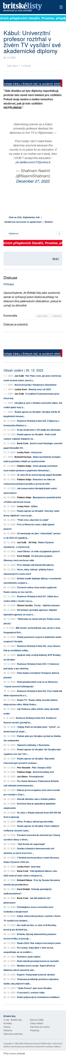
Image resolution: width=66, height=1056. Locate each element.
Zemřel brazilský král (43, 771)
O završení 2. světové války (31, 992)
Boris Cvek (22, 443)
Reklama (8, 1030)
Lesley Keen (21, 389)
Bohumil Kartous (23, 456)
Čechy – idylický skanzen (47, 605)
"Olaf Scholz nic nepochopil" (31, 844)
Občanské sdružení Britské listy (37, 1043)
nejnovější (42, 316)
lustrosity (35, 866)
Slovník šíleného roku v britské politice (36, 799)
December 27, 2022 (33, 181)
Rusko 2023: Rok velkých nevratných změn (39, 943)
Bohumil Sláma (24, 880)
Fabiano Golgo (24, 465)
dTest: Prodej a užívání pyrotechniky (35, 821)
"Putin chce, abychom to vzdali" (33, 519)
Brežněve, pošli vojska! (28, 956)
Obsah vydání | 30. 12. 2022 (23, 370)
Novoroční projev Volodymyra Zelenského (35, 384)
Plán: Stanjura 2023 (41, 767)
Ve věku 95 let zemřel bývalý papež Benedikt (39, 474)
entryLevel (36, 452)
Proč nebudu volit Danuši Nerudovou (35, 564)
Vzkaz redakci (36, 1023)
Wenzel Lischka (25, 605)
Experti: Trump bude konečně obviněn (36, 974)
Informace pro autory (40, 1026)
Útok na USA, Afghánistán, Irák (24, 217)
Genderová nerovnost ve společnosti (22, 221)
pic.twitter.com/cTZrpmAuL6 (33, 162)
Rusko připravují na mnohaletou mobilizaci (38, 997)
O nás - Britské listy (13, 1019)
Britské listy (27, 7)
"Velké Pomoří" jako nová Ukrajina (34, 988)
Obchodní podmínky (13, 1033)
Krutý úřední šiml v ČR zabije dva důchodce (39, 429)
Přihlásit (9, 284)
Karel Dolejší (23, 555)
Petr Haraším (23, 767)
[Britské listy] (33, 84)
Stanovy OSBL (37, 1019)
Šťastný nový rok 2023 (40, 389)
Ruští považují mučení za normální (38, 961)
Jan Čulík (19, 375)
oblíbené (57, 316)
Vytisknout (13, 233)
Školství (49, 221)
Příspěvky (34, 1030)
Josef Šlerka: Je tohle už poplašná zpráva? (38, 551)
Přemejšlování (36, 776)
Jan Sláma (22, 776)
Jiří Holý (32, 542)
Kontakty (8, 1023)
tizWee (34, 506)
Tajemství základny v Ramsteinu (33, 745)
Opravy (7, 1026)
